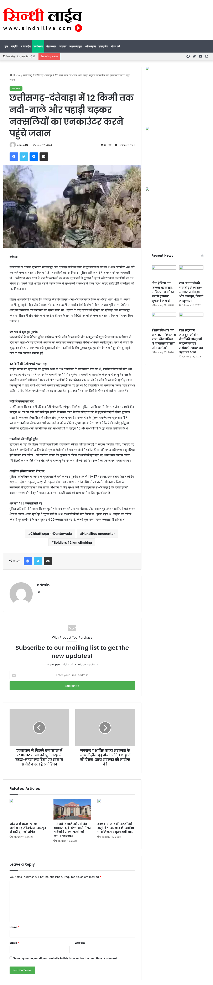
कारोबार (63, 46)
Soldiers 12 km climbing (73, 542)
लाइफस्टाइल (75, 46)
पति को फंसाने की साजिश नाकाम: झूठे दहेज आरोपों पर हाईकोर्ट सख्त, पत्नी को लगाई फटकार (72, 830)
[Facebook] (14, 156)
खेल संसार (51, 46)
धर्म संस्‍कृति (90, 46)
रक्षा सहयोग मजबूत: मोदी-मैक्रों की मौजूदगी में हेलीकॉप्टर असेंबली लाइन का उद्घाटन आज (191, 341)
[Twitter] (24, 156)
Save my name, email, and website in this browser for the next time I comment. (65, 958)
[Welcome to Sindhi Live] (42, 20)
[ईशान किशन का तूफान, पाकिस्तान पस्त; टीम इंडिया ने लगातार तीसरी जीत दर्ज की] (164, 319)
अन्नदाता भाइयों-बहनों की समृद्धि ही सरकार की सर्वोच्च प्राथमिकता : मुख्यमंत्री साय (115, 828)
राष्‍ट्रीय (14, 46)
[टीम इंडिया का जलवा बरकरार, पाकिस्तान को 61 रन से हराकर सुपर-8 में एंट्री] (164, 272)
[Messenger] (34, 156)
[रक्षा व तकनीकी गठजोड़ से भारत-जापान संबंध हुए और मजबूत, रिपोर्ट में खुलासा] (191, 272)
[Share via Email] (44, 156)
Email (14, 942)
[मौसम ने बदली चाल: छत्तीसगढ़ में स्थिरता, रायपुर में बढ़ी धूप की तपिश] (28, 809)
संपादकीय (103, 46)
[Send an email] (26, 145)
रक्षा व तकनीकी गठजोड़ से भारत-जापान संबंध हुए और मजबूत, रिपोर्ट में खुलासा (191, 292)
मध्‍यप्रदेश (26, 46)
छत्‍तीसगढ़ (38, 46)
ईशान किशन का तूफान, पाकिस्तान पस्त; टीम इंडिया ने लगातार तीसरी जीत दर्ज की (164, 339)
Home (16, 75)
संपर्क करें (115, 46)
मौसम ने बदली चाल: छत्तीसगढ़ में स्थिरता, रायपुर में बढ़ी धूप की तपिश (28, 828)
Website (80, 942)
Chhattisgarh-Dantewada (51, 533)
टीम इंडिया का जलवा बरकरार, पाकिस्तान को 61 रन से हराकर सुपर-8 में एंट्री (163, 292)
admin (21, 145)
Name (15, 927)
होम (6, 46)
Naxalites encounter (98, 533)
